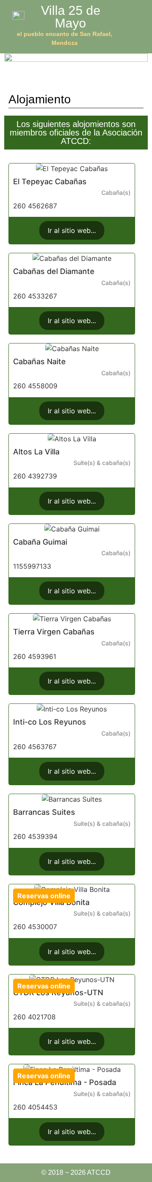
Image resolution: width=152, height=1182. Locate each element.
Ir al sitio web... (72, 230)
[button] (141, 28)
